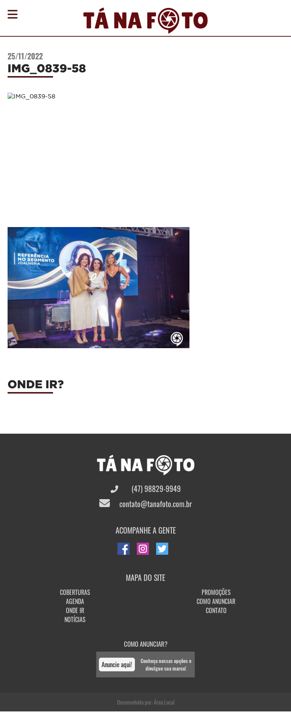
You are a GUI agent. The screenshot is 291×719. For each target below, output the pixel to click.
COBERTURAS (75, 592)
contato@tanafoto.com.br (154, 503)
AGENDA (75, 601)
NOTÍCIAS (75, 619)
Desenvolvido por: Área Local (145, 702)
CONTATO (216, 610)
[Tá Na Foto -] (145, 29)
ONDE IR (75, 610)
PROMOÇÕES (216, 592)
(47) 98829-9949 (155, 488)
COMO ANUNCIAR (216, 601)
